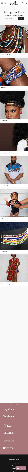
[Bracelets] (14, 72)
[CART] (26, 3)
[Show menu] (2, 3)
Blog (14, 471)
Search (21, 18)
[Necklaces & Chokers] (14, 39)
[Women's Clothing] (14, 268)
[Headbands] (14, 105)
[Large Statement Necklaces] (14, 137)
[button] (5, 3)
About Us (14, 468)
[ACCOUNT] (22, 3)
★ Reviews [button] (1, 237)
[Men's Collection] (14, 170)
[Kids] (14, 203)
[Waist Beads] (14, 236)
